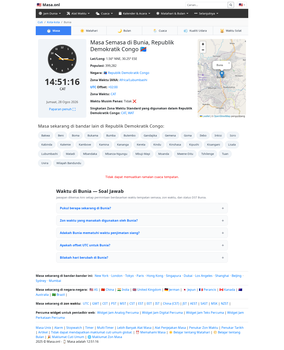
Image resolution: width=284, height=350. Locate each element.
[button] (221, 74)
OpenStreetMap (222, 116)
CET (105, 303)
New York (102, 276)
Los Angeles (204, 276)
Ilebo (203, 135)
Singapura (173, 276)
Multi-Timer (105, 327)
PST (113, 303)
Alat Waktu (78, 13)
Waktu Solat (230, 30)
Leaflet (206, 116)
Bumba (111, 135)
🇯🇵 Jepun (189, 289)
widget (55, 312)
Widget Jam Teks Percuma (205, 312)
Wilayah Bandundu (68, 163)
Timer (89, 327)
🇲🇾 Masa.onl (48, 4)
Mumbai (55, 281)
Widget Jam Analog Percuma (118, 312)
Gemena (170, 135)
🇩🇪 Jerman (171, 289)
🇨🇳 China (107, 289)
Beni (61, 135)
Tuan (225, 154)
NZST (224, 303)
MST (123, 303)
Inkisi (218, 135)
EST (140, 303)
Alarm (58, 327)
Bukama (93, 135)
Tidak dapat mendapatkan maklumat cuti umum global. (91, 332)
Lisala (232, 144)
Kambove (85, 144)
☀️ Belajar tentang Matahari (189, 332)
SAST (204, 303)
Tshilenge (207, 154)
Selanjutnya (207, 13)
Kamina (104, 144)
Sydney (41, 281)
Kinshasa (175, 144)
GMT (95, 303)
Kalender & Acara (135, 13)
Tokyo (129, 276)
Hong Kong (155, 276)
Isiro (233, 135)
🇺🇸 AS (93, 289)
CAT (63, 88)
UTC (93, 87)
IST (157, 303)
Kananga (123, 144)
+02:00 (113, 87)
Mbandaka (90, 154)
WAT (131, 113)
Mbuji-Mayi (142, 154)
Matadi (70, 154)
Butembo (130, 135)
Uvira (44, 163)
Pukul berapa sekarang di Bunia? (85, 208)
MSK (214, 303)
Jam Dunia (50, 13)
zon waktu (72, 303)
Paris (140, 276)
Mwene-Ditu (185, 154)
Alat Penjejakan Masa (171, 327)
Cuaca (105, 13)
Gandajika (150, 135)
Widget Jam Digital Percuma (162, 312)
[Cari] (231, 5)
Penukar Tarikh (232, 327)
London (116, 276)
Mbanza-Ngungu (116, 154)
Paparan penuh (62, 109)
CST (132, 303)
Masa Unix (43, 327)
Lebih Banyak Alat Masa (134, 327)
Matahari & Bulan (173, 13)
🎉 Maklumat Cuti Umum (65, 337)
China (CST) (171, 303)
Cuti (40, 22)
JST (185, 303)
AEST (193, 303)
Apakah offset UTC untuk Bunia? (85, 245)
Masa (53, 30)
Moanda (163, 154)
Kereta (141, 144)
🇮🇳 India (123, 289)
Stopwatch (74, 327)
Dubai (188, 276)
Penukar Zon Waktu (204, 327)
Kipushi (194, 144)
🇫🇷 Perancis (207, 289)
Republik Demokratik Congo (128, 73)
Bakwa (45, 135)
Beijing (236, 276)
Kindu (157, 144)
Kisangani (213, 144)
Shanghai (222, 276)
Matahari (89, 30)
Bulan (124, 30)
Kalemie (65, 144)
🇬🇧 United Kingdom (147, 289)
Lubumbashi (49, 154)
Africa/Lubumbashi (133, 80)
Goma (188, 135)
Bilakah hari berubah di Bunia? (84, 257)
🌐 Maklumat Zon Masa (105, 337)
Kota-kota (53, 22)
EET (149, 303)
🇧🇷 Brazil (58, 294)
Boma (75, 135)
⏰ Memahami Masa (151, 332)
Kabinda (46, 144)
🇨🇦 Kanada (227, 289)
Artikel (43, 332)
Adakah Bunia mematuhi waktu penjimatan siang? (100, 233)
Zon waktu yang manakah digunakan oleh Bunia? (99, 220)
